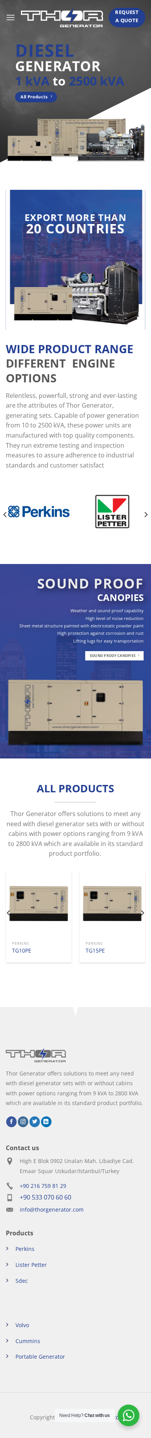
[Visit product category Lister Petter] (112, 511)
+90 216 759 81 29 (43, 1185)
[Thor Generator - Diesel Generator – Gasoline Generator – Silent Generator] (62, 17)
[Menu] (10, 17)
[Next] (145, 515)
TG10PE (21, 950)
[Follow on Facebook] (11, 1121)
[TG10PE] (39, 904)
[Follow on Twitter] (34, 1121)
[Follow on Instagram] (23, 1121)
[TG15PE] (112, 904)
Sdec (21, 1280)
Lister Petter (31, 1264)
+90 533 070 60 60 (45, 1197)
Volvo (22, 1325)
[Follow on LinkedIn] (46, 1121)
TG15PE (95, 950)
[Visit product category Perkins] (39, 511)
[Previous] (5, 515)
